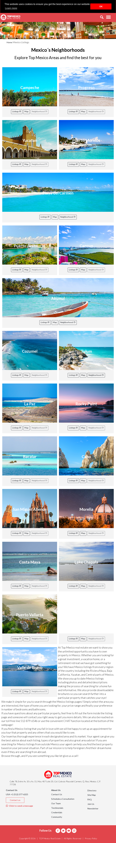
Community (56, 817)
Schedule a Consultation (62, 799)
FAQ (89, 799)
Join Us (90, 804)
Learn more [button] (11, 8)
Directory (91, 790)
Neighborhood (67, 217)
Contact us (15, 800)
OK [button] (101, 6)
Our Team (56, 803)
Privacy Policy (91, 838)
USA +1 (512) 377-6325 (17, 794)
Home (9, 42)
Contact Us (56, 794)
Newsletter (92, 808)
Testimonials (57, 808)
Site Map (91, 795)
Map (26, 111)
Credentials (56, 812)
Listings (15, 111)
